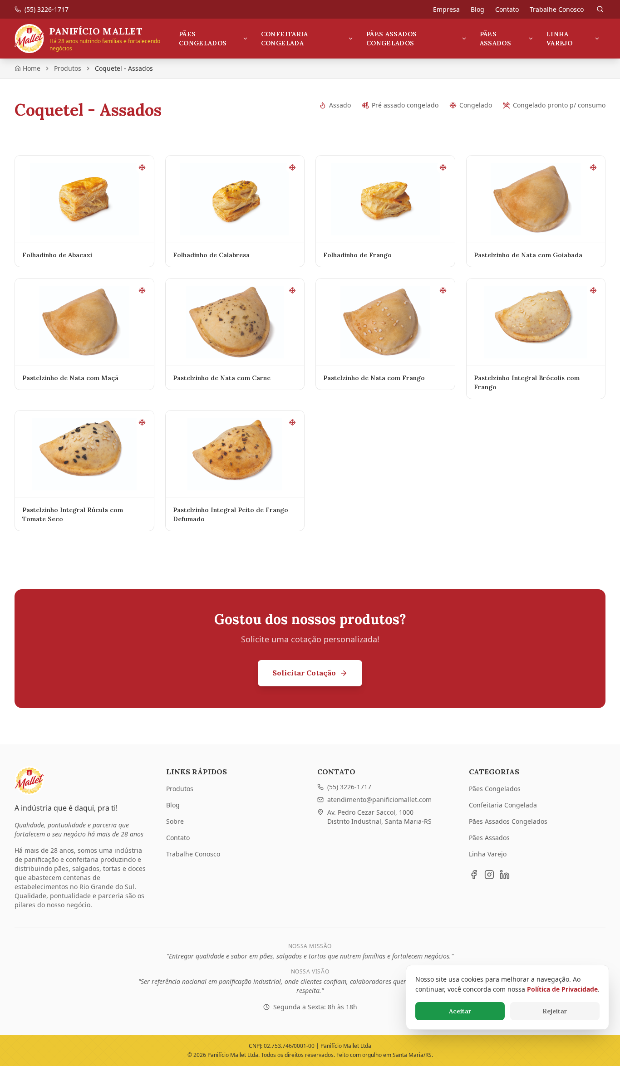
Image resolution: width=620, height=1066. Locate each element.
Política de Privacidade (562, 989)
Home (31, 68)
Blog (477, 9)
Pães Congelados (203, 38)
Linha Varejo (559, 38)
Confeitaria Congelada (284, 38)
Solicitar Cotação (304, 672)
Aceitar (460, 1011)
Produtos (67, 68)
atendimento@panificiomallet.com (379, 799)
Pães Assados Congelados (391, 38)
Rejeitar (554, 1011)
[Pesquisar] (600, 9)
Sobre (175, 821)
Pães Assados (495, 38)
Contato (507, 9)
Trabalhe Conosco (557, 9)
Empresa (446, 9)
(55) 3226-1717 (349, 786)
